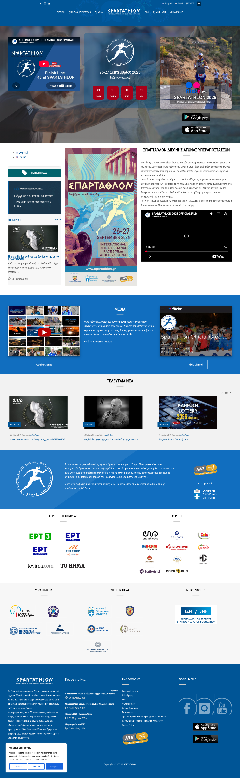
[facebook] (41, 3)
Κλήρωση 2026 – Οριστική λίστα (173, 439)
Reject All (36, 766)
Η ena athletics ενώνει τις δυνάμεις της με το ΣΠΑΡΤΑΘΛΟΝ (33, 258)
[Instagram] (45, 3)
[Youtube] (49, 3)
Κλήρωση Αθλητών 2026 (75, 724)
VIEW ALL (58, 219)
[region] (36, 757)
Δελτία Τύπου (34, 435)
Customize (18, 766)
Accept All (54, 766)
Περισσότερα (114, 690)
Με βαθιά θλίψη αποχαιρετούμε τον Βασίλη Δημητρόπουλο (111, 439)
